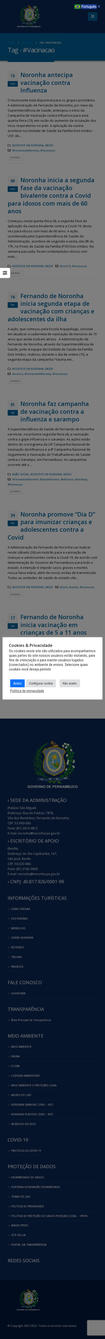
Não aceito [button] (70, 683)
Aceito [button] (17, 683)
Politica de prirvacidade (27, 691)
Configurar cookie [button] (41, 683)
